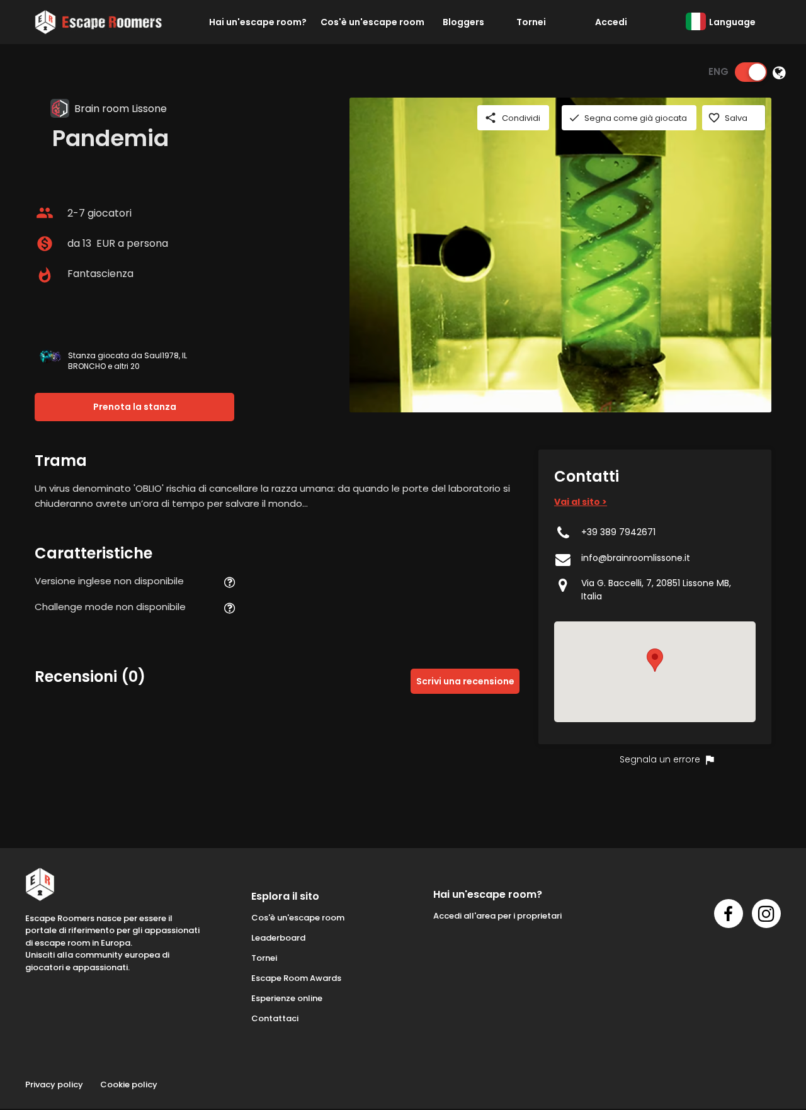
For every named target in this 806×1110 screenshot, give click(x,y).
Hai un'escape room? (258, 22)
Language (732, 22)
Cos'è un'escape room (372, 22)
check (574, 117)
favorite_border (714, 117)
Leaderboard (278, 938)
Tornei (531, 22)
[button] (655, 660)
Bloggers (463, 22)
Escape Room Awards (296, 978)
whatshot (45, 275)
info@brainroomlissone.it (635, 558)
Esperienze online (286, 998)
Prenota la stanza (134, 406)
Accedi (611, 22)
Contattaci (274, 1018)
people (45, 213)
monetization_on (45, 243)
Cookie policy (128, 1084)
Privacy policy (54, 1084)
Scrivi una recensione (465, 681)
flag (709, 760)
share (490, 117)
